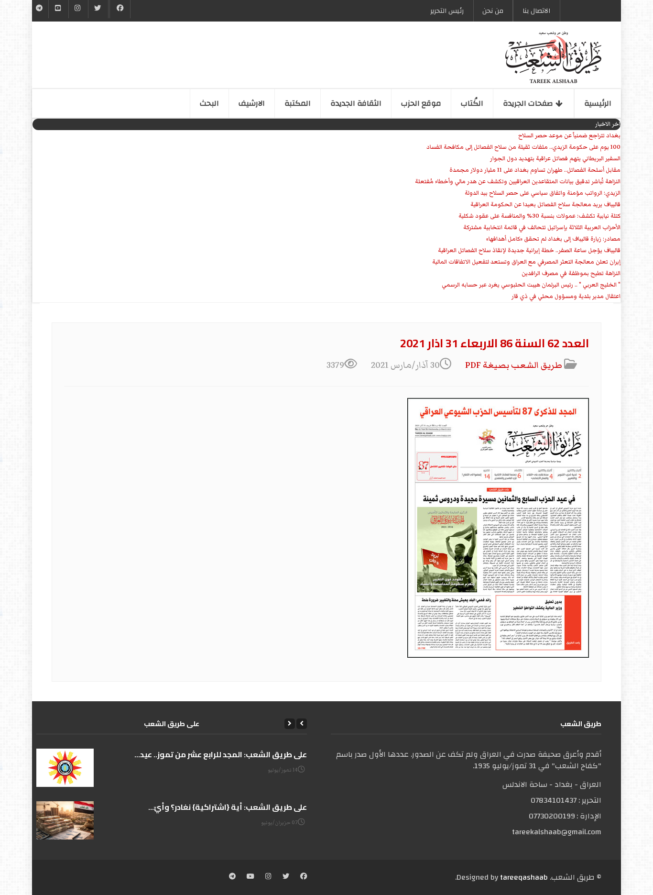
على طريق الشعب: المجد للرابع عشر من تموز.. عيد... (220, 754)
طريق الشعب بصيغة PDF (514, 365)
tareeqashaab (524, 877)
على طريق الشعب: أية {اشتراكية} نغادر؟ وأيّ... (227, 807)
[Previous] (301, 723)
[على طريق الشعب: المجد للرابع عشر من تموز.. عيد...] (65, 768)
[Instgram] (78, 9)
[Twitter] (98, 9)
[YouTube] (58, 9)
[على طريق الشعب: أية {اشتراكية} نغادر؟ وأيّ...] (65, 820)
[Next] (289, 723)
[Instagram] (268, 877)
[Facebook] (120, 9)
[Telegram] (39, 9)
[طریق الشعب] (553, 57)
